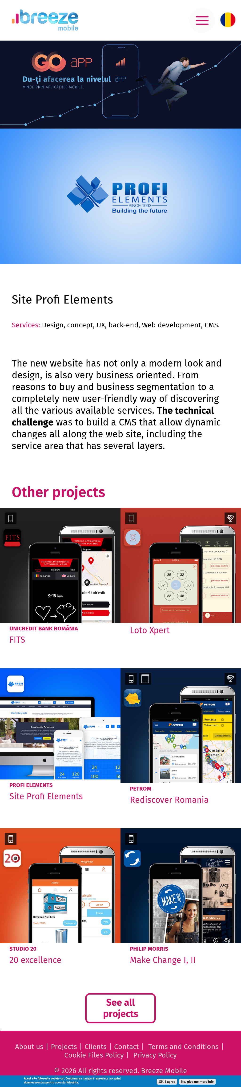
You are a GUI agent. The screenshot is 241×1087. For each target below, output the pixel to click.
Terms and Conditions (183, 1046)
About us (29, 1046)
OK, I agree (167, 1081)
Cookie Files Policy (94, 1055)
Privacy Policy (155, 1055)
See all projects (120, 1008)
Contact (126, 1046)
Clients (95, 1046)
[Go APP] (120, 84)
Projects (64, 1046)
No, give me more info (197, 1081)
